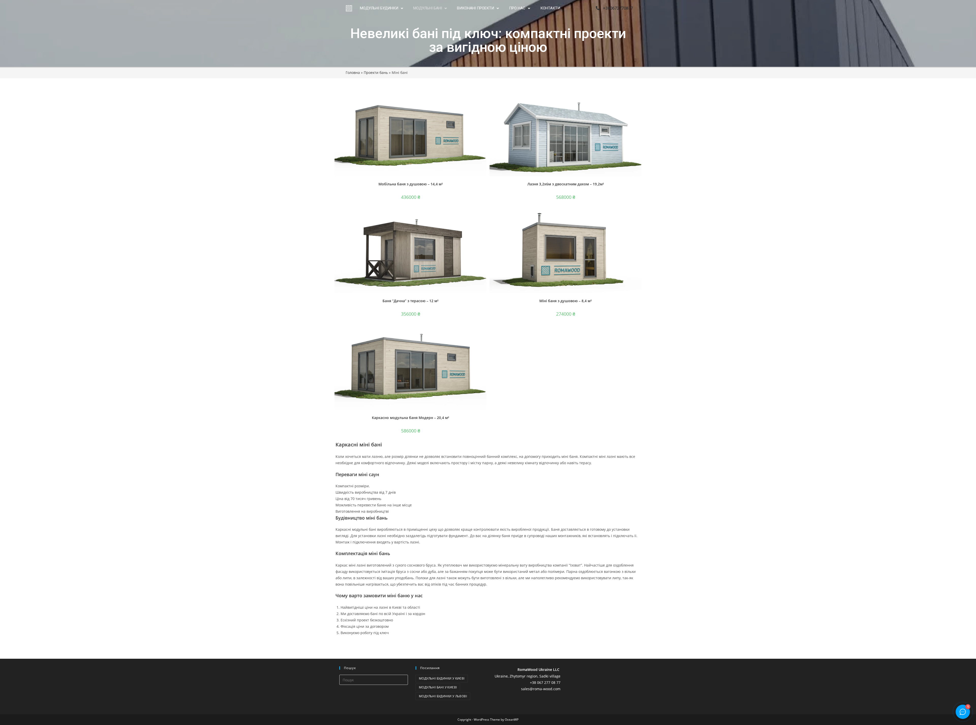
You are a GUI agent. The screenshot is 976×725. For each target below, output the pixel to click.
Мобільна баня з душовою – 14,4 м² (410, 184)
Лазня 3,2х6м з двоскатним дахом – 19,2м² (565, 184)
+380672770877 (616, 8)
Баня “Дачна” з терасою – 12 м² (410, 300)
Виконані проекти (475, 8)
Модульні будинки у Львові (443, 696)
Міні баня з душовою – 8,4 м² (565, 300)
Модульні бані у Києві (438, 687)
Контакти (550, 8)
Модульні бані (427, 8)
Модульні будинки (379, 8)
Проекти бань (376, 72)
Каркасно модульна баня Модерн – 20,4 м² (410, 417)
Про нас (517, 8)
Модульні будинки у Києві (442, 678)
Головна (353, 72)
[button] (381, 8)
